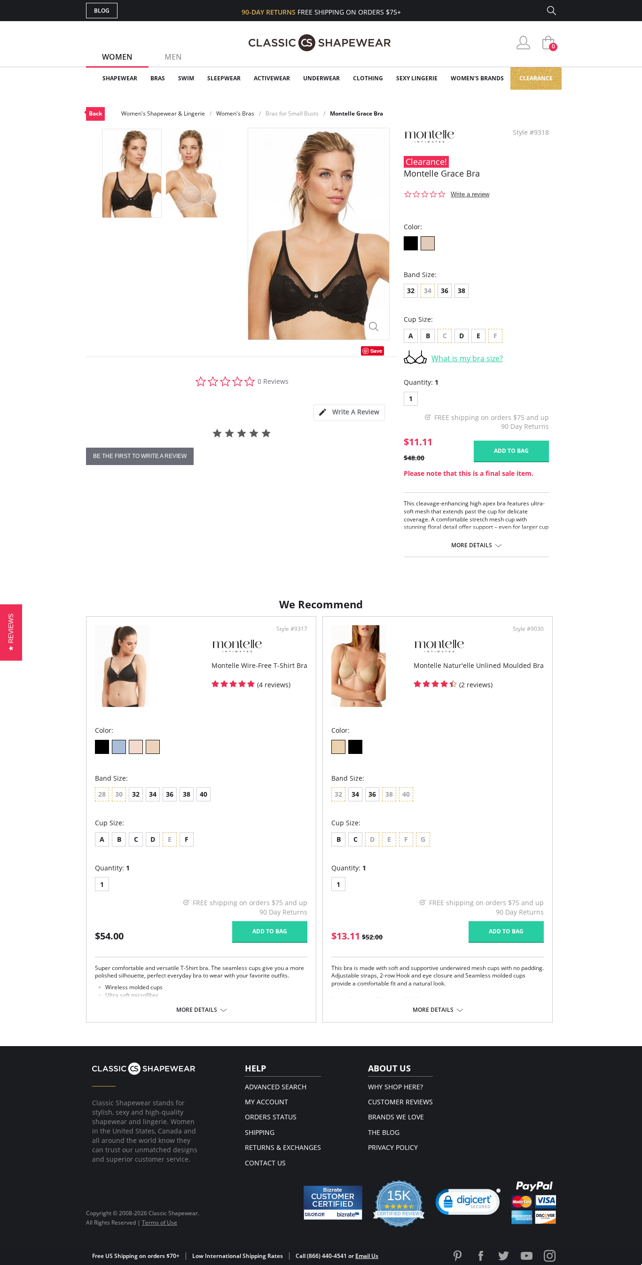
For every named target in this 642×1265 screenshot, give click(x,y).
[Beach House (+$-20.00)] (119, 747)
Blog (102, 11)
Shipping (259, 1132)
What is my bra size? (467, 358)
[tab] (349, 412)
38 (461, 290)
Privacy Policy (393, 1147)
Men (173, 57)
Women (117, 57)
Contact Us (265, 1162)
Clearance (536, 78)
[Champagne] (136, 747)
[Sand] (153, 747)
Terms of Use (159, 1222)
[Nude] (428, 243)
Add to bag (511, 451)
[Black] (411, 243)
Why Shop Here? (395, 1086)
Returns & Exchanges (283, 1147)
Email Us (366, 1256)
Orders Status (271, 1116)
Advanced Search (275, 1086)
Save (376, 350)
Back (95, 113)
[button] (468, 1204)
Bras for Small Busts (292, 113)
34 (153, 794)
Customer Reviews (400, 1101)
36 (444, 290)
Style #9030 (528, 629)
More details (471, 545)
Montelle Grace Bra (356, 113)
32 (411, 290)
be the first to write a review (140, 456)
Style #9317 (291, 629)
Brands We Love (396, 1116)
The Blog (383, 1132)
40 (203, 794)
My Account (266, 1101)
